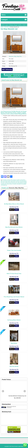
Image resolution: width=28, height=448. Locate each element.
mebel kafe (12, 181)
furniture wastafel (16, 179)
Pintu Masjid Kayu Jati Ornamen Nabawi (14, 296)
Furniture (5, 179)
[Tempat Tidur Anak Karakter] (14, 246)
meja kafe (17, 181)
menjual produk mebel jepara (11, 183)
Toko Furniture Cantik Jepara (18, 446)
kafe (1, 181)
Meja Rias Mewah (14, 366)
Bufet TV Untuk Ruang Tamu (14, 273)
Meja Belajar (14, 343)
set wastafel (23, 184)
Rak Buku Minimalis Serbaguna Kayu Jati (14, 395)
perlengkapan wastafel (22, 183)
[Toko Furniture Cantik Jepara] (14, 10)
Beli (17, 209)
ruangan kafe (3, 184)
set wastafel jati (4, 185)
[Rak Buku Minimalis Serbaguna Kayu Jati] (14, 388)
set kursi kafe (9, 184)
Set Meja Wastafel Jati (9, 29)
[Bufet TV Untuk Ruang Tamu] (14, 270)
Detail (12, 209)
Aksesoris (7, 27)
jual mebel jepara (22, 180)
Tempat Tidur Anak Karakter (14, 250)
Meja (15, 56)
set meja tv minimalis (16, 184)
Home (2, 27)
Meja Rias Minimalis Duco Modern (14, 227)
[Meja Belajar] (14, 341)
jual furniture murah (15, 180)
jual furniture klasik (7, 180)
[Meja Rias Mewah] (14, 364)
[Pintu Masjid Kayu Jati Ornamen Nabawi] (14, 293)
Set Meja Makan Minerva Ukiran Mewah (14, 203)
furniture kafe (9, 179)
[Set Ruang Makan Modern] (14, 315)
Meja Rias (19, 56)
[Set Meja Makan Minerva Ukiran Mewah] (14, 200)
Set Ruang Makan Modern (14, 320)
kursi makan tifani (6, 181)
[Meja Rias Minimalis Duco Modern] (14, 224)
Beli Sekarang (7, 69)
